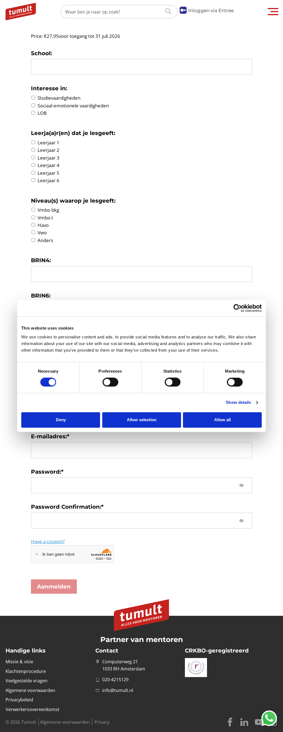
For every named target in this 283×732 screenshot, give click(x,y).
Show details (238, 402)
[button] (273, 11)
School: (41, 53)
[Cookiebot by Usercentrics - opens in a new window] (237, 308)
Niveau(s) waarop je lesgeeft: (73, 200)
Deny (61, 419)
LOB (42, 113)
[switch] (110, 382)
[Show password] (241, 485)
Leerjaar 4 (48, 165)
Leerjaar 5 (48, 173)
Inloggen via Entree (211, 10)
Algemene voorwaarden (65, 722)
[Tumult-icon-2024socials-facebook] (230, 722)
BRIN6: (41, 295)
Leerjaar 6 (48, 180)
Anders (45, 240)
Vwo (42, 233)
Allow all (222, 419)
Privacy (102, 722)
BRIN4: (41, 260)
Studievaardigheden (59, 98)
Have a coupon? (48, 541)
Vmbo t (45, 217)
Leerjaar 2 (48, 150)
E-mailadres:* (50, 436)
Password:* (47, 471)
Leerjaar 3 (48, 158)
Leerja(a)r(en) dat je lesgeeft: (73, 133)
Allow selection (141, 419)
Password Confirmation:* (67, 506)
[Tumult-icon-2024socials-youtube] (258, 722)
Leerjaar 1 (48, 142)
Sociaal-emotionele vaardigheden (73, 105)
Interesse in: (49, 88)
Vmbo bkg (48, 210)
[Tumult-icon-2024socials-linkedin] (244, 722)
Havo (43, 225)
